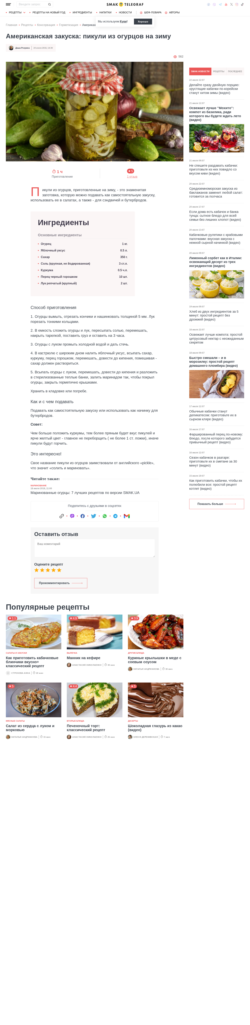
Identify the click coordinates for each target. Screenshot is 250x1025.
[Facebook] (208, 4)
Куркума (47, 270)
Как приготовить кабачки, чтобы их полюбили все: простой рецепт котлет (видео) (215, 484)
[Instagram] (236, 4)
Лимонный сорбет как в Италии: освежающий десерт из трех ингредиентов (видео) (215, 262)
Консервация (46, 24)
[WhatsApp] (104, 516)
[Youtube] (226, 4)
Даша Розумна (22, 48)
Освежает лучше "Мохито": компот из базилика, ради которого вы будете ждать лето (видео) (215, 114)
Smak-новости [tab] (200, 71)
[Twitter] (231, 4)
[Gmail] (127, 516)
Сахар (45, 257)
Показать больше (210, 503)
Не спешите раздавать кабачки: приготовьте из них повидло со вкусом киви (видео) (213, 169)
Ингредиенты (82, 12)
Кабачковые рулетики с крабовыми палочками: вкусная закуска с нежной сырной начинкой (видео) (216, 239)
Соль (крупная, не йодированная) (65, 263)
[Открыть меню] (8, 4)
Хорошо (143, 21)
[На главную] (125, 4)
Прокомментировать (54, 583)
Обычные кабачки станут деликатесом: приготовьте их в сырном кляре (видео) (212, 415)
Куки (123, 21)
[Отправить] (49, 4)
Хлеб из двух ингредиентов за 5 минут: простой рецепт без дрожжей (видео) (213, 315)
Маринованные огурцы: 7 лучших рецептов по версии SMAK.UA (85, 493)
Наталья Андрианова (146, 669)
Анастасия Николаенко (87, 665)
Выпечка (72, 653)
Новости (125, 12)
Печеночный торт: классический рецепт (86, 728)
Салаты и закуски (16, 653)
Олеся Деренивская (145, 737)
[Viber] (214, 4)
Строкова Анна (20, 673)
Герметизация (68, 24)
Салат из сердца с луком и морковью (30, 728)
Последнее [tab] (235, 71)
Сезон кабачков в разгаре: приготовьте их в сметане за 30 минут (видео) (213, 461)
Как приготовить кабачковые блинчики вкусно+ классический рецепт (32, 662)
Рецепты (15, 12)
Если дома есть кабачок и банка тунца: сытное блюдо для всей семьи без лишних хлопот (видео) (215, 215)
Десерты (133, 721)
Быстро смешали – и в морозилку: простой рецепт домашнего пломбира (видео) (213, 361)
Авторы (174, 12)
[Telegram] (220, 4)
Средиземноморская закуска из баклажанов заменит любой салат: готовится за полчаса (216, 192)
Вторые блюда (75, 721)
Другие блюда (136, 653)
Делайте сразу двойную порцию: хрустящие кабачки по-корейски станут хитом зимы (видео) (214, 88)
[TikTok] (242, 4)
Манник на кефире (83, 658)
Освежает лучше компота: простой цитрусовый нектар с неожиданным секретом (216, 338)
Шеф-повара (152, 12)
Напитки (105, 12)
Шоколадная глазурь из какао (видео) (155, 728)
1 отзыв (132, 176)
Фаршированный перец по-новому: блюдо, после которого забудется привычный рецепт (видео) (216, 438)
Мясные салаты (15, 721)
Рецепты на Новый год (49, 12)
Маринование (38, 485)
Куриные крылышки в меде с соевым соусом (154, 660)
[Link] (61, 516)
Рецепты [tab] (218, 71)
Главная (11, 24)
